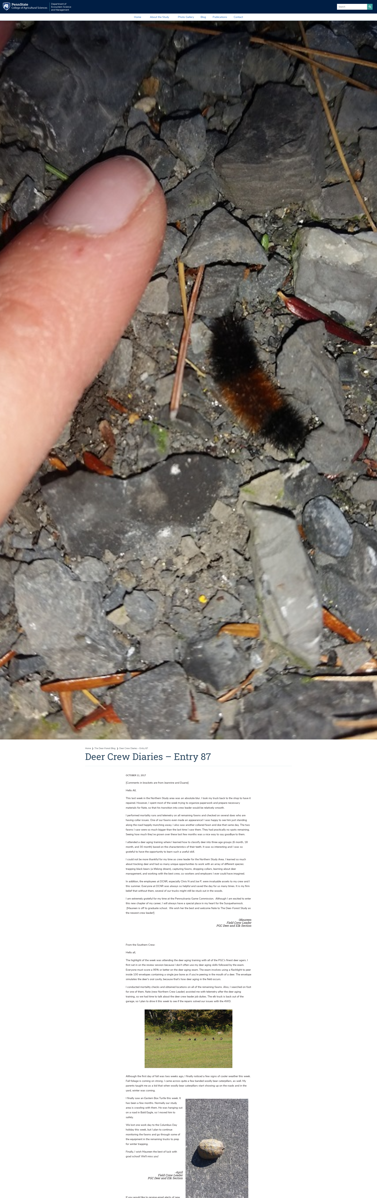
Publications (220, 17)
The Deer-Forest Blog (105, 748)
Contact (238, 17)
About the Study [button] (159, 17)
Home (137, 17)
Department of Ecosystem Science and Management (61, 6)
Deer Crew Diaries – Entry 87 (133, 748)
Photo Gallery (186, 17)
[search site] (370, 7)
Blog (203, 17)
